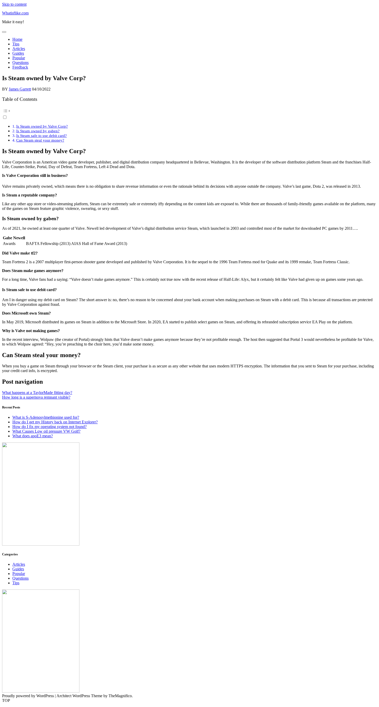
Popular (18, 58)
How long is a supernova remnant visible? (36, 397)
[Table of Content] (189, 111)
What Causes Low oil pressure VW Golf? (46, 431)
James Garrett (20, 89)
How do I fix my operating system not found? (49, 426)
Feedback (20, 67)
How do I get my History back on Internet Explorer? (55, 422)
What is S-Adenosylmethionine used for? (45, 417)
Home (17, 39)
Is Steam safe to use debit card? (41, 135)
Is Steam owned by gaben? (38, 131)
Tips (15, 44)
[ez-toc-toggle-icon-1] (189, 113)
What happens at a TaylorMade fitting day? (37, 392)
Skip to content (14, 4)
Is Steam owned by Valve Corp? (42, 126)
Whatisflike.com (15, 13)
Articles (18, 48)
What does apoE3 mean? (32, 436)
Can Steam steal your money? (40, 140)
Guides (18, 53)
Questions (20, 62)
